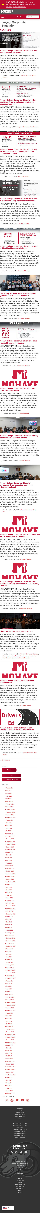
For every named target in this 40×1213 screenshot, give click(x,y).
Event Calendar (11, 776)
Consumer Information (20, 1133)
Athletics (22, 654)
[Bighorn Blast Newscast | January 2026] (20, 623)
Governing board (24, 656)
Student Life (15, 658)
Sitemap (20, 1192)
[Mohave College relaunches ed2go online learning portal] (20, 672)
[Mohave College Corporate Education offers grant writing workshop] (20, 380)
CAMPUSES (20, 1178)
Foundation (20, 1173)
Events (17, 656)
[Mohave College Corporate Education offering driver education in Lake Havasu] (20, 427)
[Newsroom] (7, 1101)
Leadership (33, 656)
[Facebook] (12, 1101)
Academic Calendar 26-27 (20, 1125)
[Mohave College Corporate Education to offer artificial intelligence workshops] (20, 237)
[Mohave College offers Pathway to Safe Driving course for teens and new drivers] (20, 719)
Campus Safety (20, 1127)
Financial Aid (20, 1167)
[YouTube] (23, 1101)
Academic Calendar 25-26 (20, 1123)
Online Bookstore (20, 1116)
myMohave (21, 17)
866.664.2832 (20, 1188)
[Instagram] (28, 1101)
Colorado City (20, 1186)
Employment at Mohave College (20, 1163)
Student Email (20, 1112)
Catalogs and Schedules (20, 1129)
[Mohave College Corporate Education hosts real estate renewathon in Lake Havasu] (20, 526)
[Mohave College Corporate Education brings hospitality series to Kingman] (20, 332)
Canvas (20, 1110)
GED (20, 1169)
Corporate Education (25, 75)
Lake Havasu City (20, 1184)
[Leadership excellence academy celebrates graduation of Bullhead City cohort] (20, 285)
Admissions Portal (20, 1114)
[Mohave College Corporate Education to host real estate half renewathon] (20, 42)
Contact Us (20, 1190)
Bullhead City (20, 1180)
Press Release (34, 127)
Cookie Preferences (20, 1137)
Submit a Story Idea (12, 779)
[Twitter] (18, 1101)
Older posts (5, 760)
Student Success (24, 658)
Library (20, 1171)
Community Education (32, 654)
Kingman (20, 1182)
